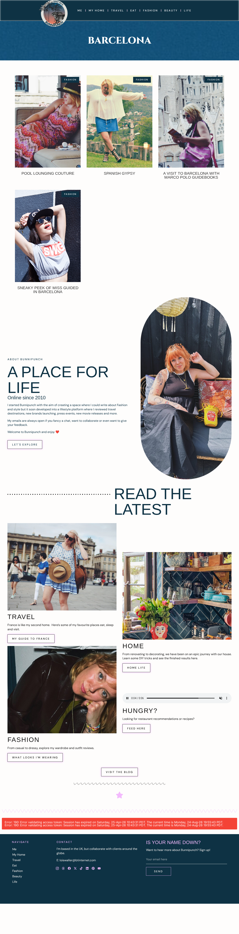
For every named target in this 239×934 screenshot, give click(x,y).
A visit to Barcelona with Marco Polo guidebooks (191, 175)
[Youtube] (99, 868)
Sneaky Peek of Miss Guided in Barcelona (47, 290)
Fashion (150, 10)
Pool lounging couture (47, 173)
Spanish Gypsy (119, 173)
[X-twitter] (75, 868)
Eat (133, 10)
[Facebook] (69, 868)
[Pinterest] (93, 868)
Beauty (171, 10)
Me (79, 10)
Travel (117, 10)
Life (187, 10)
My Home (97, 10)
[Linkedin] (87, 868)
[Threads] (63, 868)
